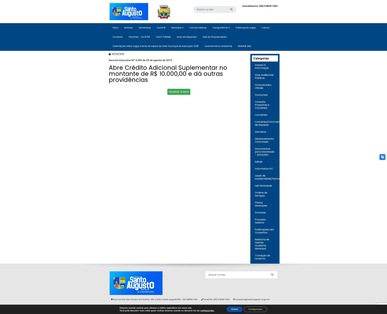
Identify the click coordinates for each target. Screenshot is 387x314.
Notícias (128, 27)
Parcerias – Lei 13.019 (139, 36)
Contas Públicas (198, 27)
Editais (258, 162)
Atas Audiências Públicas (264, 76)
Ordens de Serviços (261, 194)
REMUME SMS (244, 46)
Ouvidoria (118, 36)
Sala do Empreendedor (215, 36)
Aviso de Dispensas (187, 36)
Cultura (266, 27)
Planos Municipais (261, 204)
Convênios (261, 115)
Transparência (220, 27)
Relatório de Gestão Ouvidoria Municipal (262, 244)
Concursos (261, 95)
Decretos (260, 132)
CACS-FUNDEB (163, 36)
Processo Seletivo (260, 221)
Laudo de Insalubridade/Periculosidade (266, 177)
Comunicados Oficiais (263, 86)
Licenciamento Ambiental (218, 46)
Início (115, 27)
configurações (207, 310)
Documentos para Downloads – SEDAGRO (264, 152)
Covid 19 (161, 27)
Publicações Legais (246, 27)
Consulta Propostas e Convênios (262, 105)
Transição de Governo (262, 257)
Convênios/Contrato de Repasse (266, 123)
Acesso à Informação (262, 66)
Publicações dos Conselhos (264, 231)
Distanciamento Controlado (264, 140)
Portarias (260, 212)
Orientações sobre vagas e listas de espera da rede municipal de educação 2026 (156, 46)
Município (176, 27)
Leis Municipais (263, 185)
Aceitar (234, 309)
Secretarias (145, 27)
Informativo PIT (264, 168)
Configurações (255, 309)
